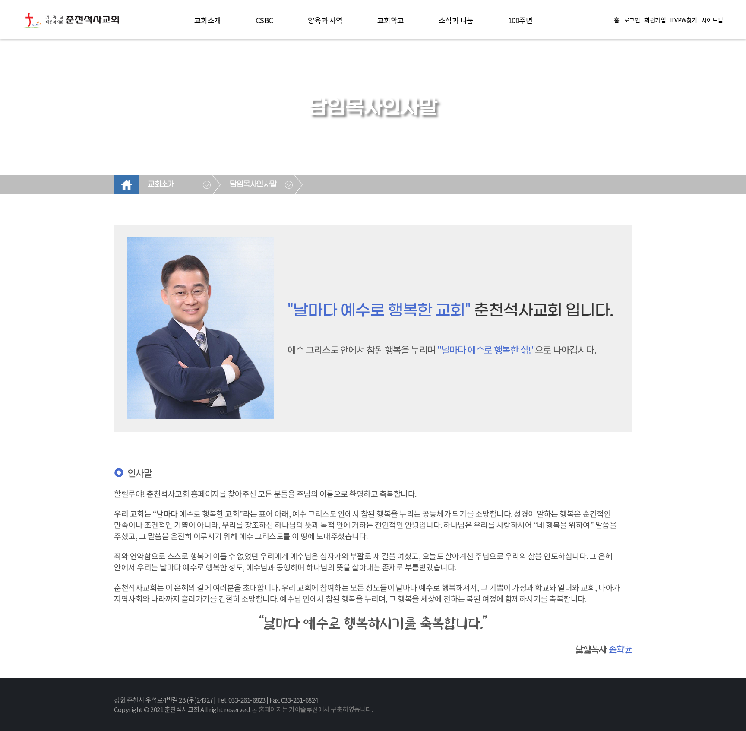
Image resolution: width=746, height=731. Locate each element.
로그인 (632, 20)
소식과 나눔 (456, 20)
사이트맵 (712, 20)
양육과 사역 (325, 20)
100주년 (520, 20)
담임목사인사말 (253, 184)
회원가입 (655, 20)
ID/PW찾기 (683, 20)
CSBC (264, 20)
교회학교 (390, 20)
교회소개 (207, 20)
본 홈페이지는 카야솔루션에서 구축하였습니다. (312, 709)
